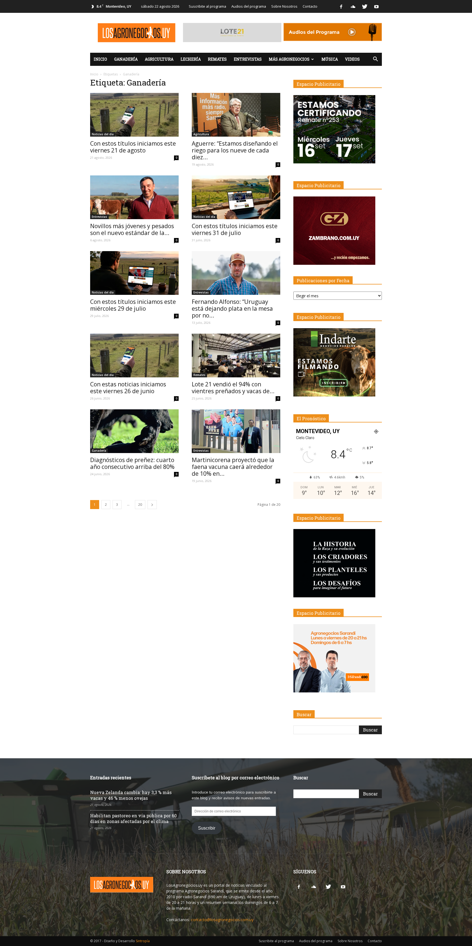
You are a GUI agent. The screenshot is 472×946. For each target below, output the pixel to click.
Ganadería (126, 59)
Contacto (310, 6)
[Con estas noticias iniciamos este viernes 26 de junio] (134, 355)
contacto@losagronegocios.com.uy (222, 919)
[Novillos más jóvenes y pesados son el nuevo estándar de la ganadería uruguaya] (134, 197)
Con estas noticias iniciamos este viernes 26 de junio (128, 387)
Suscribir (206, 828)
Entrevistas (248, 59)
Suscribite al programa (207, 6)
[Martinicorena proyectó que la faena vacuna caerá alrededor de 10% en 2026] (236, 431)
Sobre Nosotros (284, 6)
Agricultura (159, 59)
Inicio (100, 59)
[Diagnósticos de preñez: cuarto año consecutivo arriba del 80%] (134, 431)
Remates (217, 59)
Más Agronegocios (289, 59)
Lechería (191, 59)
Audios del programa (248, 6)
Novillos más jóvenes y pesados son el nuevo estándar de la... (132, 229)
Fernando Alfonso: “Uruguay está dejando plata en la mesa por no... (232, 308)
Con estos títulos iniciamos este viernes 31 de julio (235, 229)
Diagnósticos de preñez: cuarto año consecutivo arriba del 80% (132, 463)
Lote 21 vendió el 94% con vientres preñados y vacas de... (233, 387)
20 (140, 504)
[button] (375, 59)
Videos (352, 59)
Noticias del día (103, 134)
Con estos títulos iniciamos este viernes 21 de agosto (133, 147)
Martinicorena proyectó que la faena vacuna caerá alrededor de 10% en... (233, 466)
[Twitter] (364, 6)
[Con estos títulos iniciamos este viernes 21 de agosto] (134, 115)
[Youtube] (376, 6)
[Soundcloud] (352, 6)
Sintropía (143, 941)
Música (329, 59)
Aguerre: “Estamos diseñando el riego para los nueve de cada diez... (235, 150)
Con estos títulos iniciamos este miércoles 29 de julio (133, 305)
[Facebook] (341, 6)
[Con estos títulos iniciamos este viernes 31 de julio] (236, 197)
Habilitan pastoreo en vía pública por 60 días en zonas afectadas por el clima (133, 818)
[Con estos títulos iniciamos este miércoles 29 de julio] (134, 273)
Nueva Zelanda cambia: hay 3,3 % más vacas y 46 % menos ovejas (131, 795)
